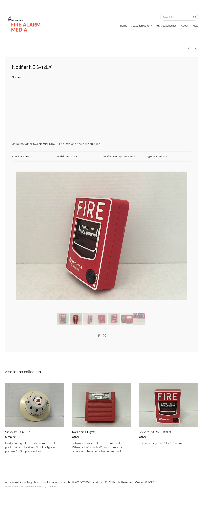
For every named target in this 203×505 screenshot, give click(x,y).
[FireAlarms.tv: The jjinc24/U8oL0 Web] (25, 24)
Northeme (28, 486)
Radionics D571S (84, 432)
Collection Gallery (141, 25)
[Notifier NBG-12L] (188, 49)
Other (75, 437)
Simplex (10, 437)
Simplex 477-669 (18, 432)
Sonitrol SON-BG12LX (155, 432)
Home (123, 25)
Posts (195, 25)
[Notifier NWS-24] (195, 49)
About (184, 25)
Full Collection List (166, 25)
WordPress (52, 486)
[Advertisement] (101, 112)
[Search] (195, 17)
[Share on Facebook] (98, 335)
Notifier (16, 77)
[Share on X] (104, 335)
